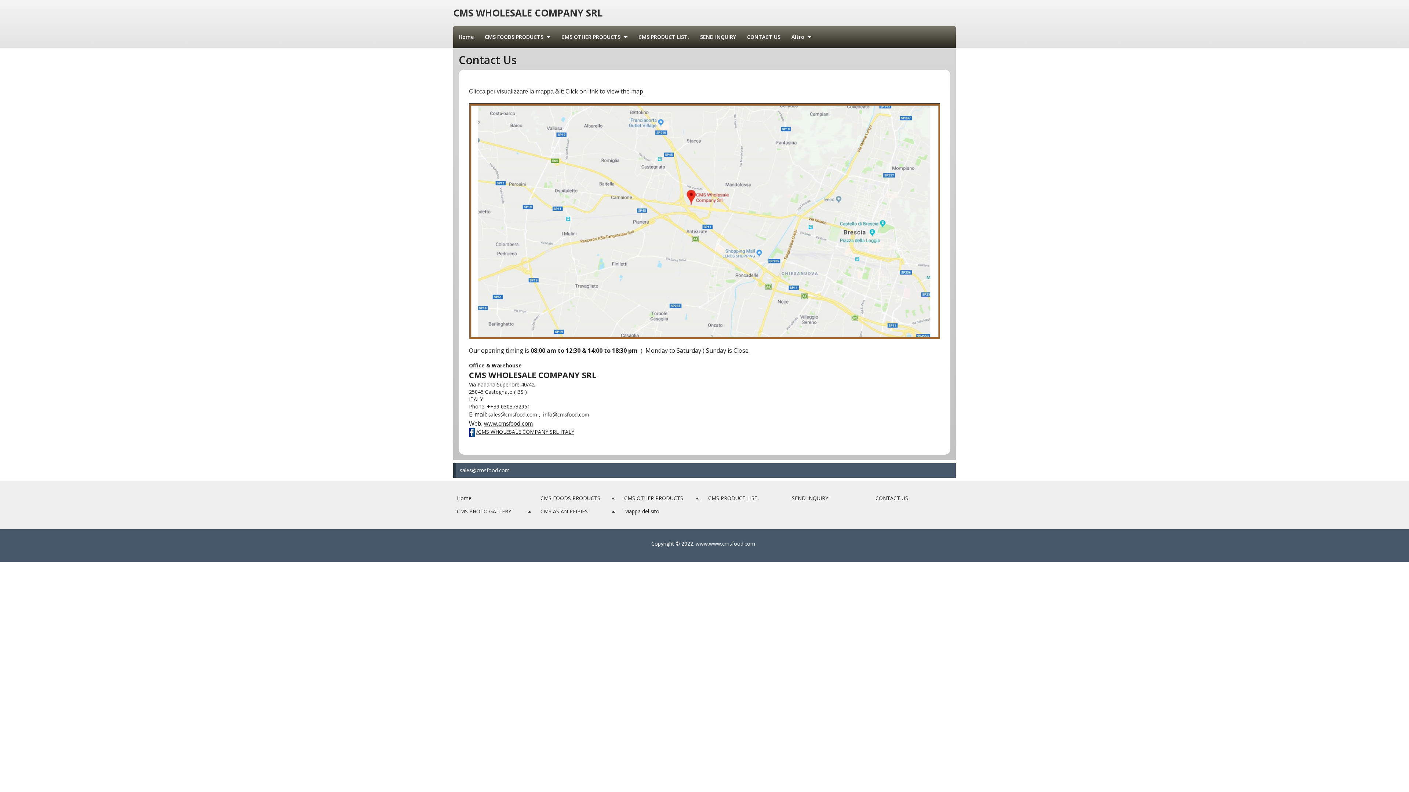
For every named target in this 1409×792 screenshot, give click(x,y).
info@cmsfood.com (566, 415)
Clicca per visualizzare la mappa (511, 91)
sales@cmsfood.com (485, 470)
